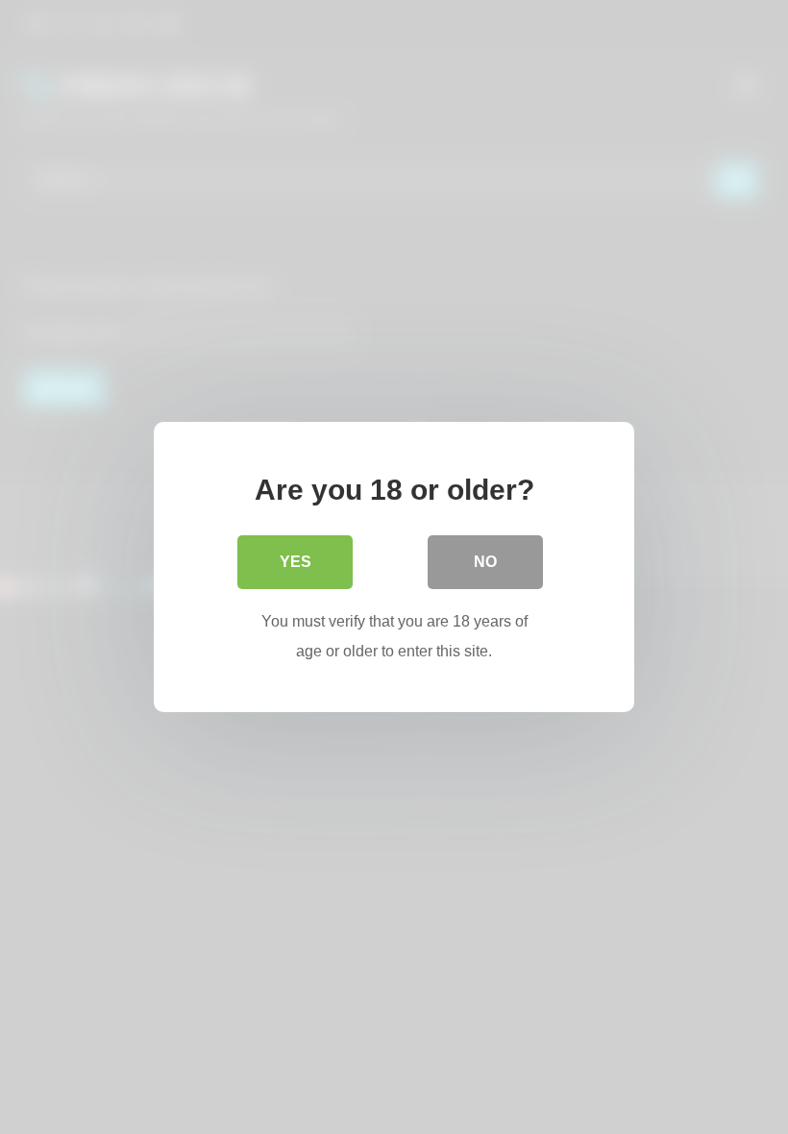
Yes (295, 562)
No (485, 562)
